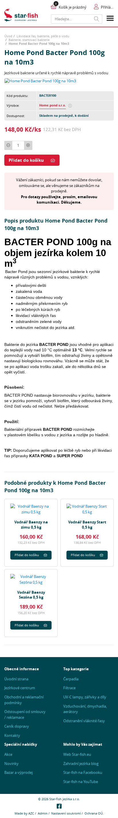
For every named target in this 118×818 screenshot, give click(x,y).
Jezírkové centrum (19, 687)
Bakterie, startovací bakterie (29, 40)
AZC (31, 813)
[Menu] (110, 19)
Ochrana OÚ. (94, 813)
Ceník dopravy (16, 726)
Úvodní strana (16, 678)
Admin (43, 813)
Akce (8, 754)
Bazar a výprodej (18, 772)
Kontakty (12, 735)
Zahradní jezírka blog (81, 763)
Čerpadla (70, 678)
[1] (96, 19)
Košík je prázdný (72, 7)
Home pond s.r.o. (52, 105)
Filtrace (69, 687)
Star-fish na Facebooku (82, 772)
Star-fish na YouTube (80, 781)
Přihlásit (107, 7)
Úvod (8, 36)
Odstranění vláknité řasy (84, 720)
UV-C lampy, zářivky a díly (84, 697)
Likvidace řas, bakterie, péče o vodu (43, 36)
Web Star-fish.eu (77, 754)
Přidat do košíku (26, 160)
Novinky (11, 763)
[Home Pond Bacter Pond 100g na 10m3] (40, 80)
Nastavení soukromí (66, 813)
